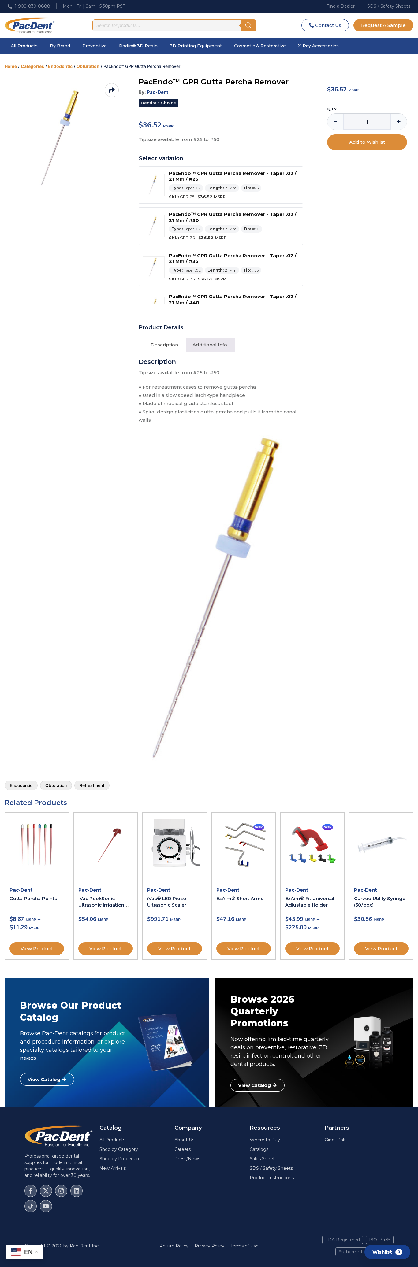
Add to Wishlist (367, 142)
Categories (32, 66)
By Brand (60, 46)
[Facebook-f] (30, 1191)
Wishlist (386, 1251)
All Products (24, 46)
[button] (158, 103)
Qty (332, 109)
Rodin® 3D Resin (138, 46)
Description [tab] (164, 345)
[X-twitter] (46, 1191)
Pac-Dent (157, 92)
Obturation (88, 66)
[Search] (248, 25)
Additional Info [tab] (209, 345)
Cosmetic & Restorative (260, 46)
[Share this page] (112, 90)
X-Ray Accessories (318, 46)
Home (11, 66)
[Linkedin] (76, 1191)
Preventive (94, 46)
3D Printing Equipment (196, 46)
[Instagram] (61, 1191)
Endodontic (60, 66)
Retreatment (92, 785)
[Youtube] (46, 1206)
